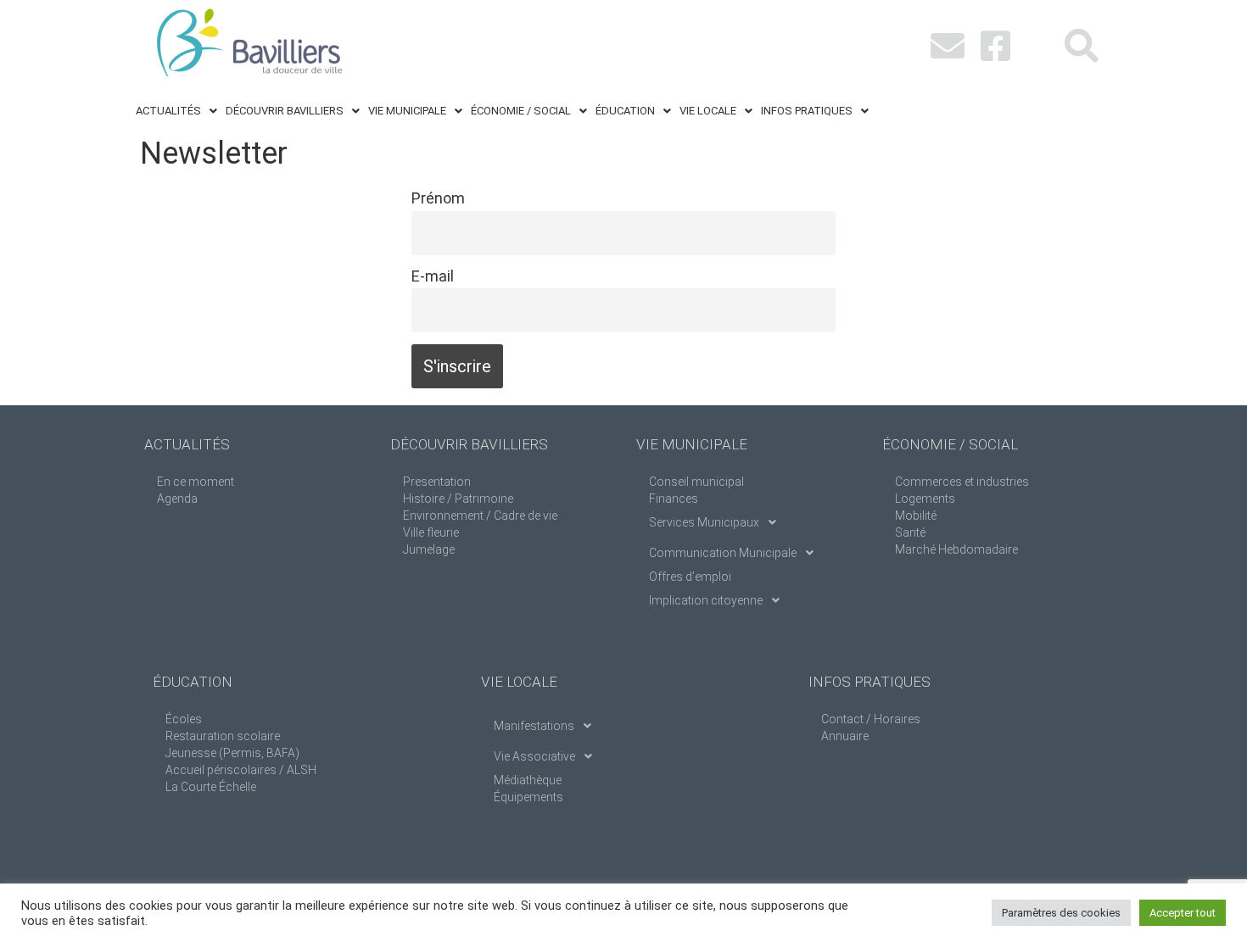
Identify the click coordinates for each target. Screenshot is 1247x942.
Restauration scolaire (222, 736)
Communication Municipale (723, 553)
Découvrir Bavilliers (285, 110)
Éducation (625, 110)
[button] (176, 110)
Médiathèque (528, 780)
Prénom (438, 198)
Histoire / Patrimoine (458, 498)
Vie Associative (534, 756)
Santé (910, 532)
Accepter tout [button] (1182, 912)
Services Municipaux (704, 522)
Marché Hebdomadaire (956, 549)
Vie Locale (707, 110)
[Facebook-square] (995, 46)
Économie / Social (521, 110)
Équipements (528, 797)
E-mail (432, 276)
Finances (673, 498)
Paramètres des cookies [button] (1061, 912)
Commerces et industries (962, 481)
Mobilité (916, 515)
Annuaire (845, 736)
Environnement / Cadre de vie (480, 515)
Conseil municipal (696, 481)
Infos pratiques (807, 110)
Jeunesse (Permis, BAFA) (232, 753)
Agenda (177, 498)
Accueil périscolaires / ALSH (240, 770)
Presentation (437, 481)
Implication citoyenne (706, 600)
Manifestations (534, 726)
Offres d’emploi (690, 576)
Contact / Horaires (870, 719)
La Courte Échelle (210, 787)
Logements (925, 498)
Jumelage (429, 549)
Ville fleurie (431, 532)
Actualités (168, 110)
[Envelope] (947, 46)
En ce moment (195, 481)
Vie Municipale (407, 110)
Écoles (183, 719)
